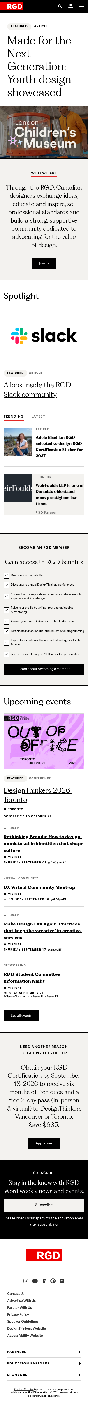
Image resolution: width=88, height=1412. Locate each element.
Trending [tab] (14, 416)
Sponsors (17, 1375)
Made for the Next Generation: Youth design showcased (40, 66)
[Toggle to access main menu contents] (81, 6)
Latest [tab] (38, 416)
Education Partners (28, 1363)
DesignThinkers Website (26, 1328)
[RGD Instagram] (26, 1281)
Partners (16, 1352)
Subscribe (44, 1205)
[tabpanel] (44, 471)
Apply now (44, 1143)
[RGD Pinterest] (53, 1281)
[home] (11, 6)
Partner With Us (19, 1307)
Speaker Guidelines (23, 1321)
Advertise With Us (21, 1300)
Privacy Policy (18, 1314)
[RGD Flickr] (62, 1281)
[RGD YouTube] (35, 1281)
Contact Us (15, 1293)
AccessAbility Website (25, 1335)
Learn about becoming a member (44, 669)
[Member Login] (70, 6)
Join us (44, 263)
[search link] (60, 6)
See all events (21, 1016)
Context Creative (24, 1389)
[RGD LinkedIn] (44, 1281)
